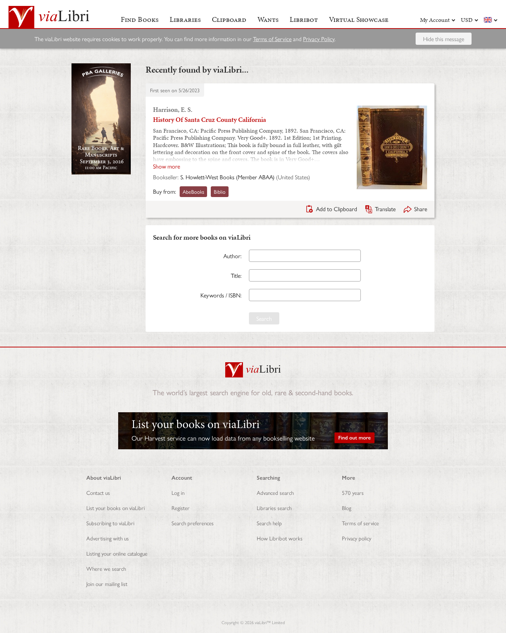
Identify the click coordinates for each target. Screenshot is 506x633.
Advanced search (275, 492)
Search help (269, 523)
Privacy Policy (318, 38)
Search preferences (193, 523)
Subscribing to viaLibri (110, 523)
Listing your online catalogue (116, 553)
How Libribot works (280, 538)
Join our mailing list (106, 583)
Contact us (98, 492)
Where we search (106, 568)
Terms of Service (272, 38)
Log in (178, 492)
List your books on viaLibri (115, 508)
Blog (346, 508)
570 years (353, 492)
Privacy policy (356, 538)
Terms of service (360, 523)
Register (181, 508)
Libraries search (274, 508)
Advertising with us (107, 538)
